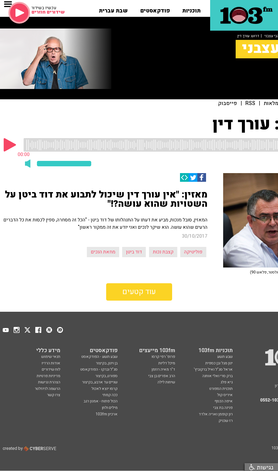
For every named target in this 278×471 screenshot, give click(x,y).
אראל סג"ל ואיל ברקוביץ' (213, 369)
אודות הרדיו (51, 363)
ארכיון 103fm (107, 414)
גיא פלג (226, 382)
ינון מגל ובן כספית (219, 363)
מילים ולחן (110, 408)
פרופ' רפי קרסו (163, 357)
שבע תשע (225, 357)
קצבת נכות (163, 252)
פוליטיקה (193, 252)
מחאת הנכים (103, 252)
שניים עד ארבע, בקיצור (100, 382)
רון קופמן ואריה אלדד (216, 414)
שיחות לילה (166, 382)
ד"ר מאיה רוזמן (163, 369)
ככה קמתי (110, 395)
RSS (250, 103)
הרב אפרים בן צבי (161, 376)
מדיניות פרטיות (48, 376)
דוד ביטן (134, 252)
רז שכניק (226, 421)
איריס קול (225, 395)
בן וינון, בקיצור (107, 363)
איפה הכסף (223, 401)
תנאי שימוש (50, 357)
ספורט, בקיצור (106, 376)
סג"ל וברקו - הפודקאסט (99, 369)
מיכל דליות (166, 363)
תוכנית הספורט (221, 389)
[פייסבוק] (201, 177)
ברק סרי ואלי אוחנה (217, 376)
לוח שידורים (51, 369)
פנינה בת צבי (223, 408)
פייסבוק (227, 103)
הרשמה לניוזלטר (47, 389)
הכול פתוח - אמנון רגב (101, 401)
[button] (191, 9)
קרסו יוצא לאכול (104, 389)
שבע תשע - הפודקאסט (99, 357)
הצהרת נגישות (49, 382)
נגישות (264, 467)
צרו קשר (53, 395)
